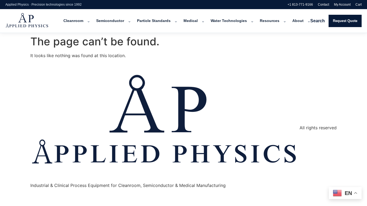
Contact (323, 4)
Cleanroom (73, 21)
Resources (269, 21)
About (298, 21)
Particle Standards (154, 21)
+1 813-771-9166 (300, 4)
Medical (191, 21)
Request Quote (345, 21)
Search (317, 21)
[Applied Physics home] (34, 21)
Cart (358, 4)
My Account (342, 4)
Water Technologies (229, 21)
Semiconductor (110, 21)
